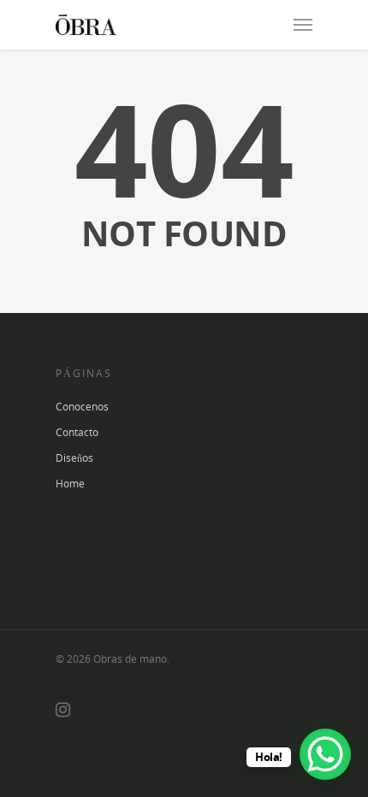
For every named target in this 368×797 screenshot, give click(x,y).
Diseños (74, 458)
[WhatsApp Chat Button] (325, 754)
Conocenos (82, 406)
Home (70, 483)
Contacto (77, 432)
